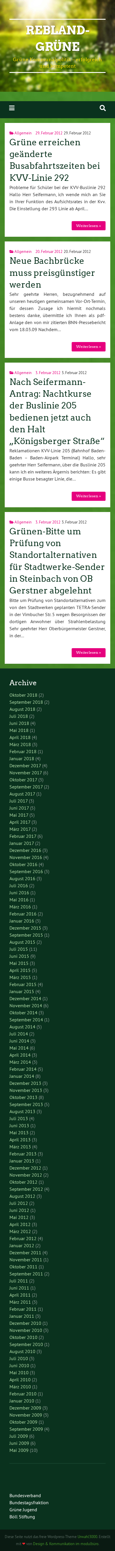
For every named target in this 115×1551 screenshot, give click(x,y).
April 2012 (20, 1224)
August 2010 (22, 1351)
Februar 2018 (23, 751)
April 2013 (20, 1140)
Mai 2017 (18, 815)
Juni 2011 (19, 1288)
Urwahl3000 (87, 1536)
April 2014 (20, 1055)
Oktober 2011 (23, 1267)
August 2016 (22, 878)
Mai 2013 (19, 1132)
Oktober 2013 (23, 1097)
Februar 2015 (23, 984)
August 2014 (22, 1027)
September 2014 (26, 1020)
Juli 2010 (18, 1358)
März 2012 (20, 1231)
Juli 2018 (18, 716)
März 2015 (20, 977)
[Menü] (11, 108)
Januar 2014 (21, 1076)
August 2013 (22, 1111)
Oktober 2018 (23, 695)
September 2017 (26, 787)
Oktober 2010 (23, 1337)
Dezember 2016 (25, 850)
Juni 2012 (19, 1210)
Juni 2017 (19, 808)
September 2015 (26, 935)
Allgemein (23, 133)
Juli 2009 (18, 1436)
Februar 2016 (23, 914)
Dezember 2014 (25, 998)
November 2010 (25, 1330)
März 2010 (20, 1387)
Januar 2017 (21, 843)
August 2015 (22, 942)
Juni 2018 (19, 723)
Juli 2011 (18, 1281)
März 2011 (20, 1302)
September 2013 (26, 1104)
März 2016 (20, 907)
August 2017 (22, 794)
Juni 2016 (19, 892)
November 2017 (25, 773)
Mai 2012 (19, 1217)
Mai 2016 (19, 900)
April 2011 (20, 1295)
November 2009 (25, 1415)
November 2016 (25, 857)
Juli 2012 (18, 1203)
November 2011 (25, 1260)
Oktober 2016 (23, 864)
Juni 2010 (19, 1365)
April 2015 (20, 970)
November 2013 (25, 1090)
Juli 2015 (18, 949)
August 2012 (22, 1196)
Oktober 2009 (23, 1422)
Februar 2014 (23, 1069)
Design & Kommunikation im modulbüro (65, 1543)
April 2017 (19, 822)
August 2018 (22, 709)
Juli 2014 (18, 1034)
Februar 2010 (23, 1394)
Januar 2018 (21, 758)
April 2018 (20, 737)
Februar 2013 (23, 1154)
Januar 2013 (21, 1161)
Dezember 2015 (25, 928)
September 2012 (26, 1189)
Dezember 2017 (25, 765)
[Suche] (103, 108)
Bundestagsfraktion (29, 1502)
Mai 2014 (19, 1048)
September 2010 (26, 1344)
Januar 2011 (21, 1316)
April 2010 (20, 1379)
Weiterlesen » (88, 226)
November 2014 (25, 1005)
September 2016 (26, 871)
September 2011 (26, 1274)
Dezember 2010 (25, 1323)
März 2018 (20, 744)
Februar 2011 (23, 1309)
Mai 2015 (19, 963)
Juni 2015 (19, 956)
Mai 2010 (19, 1372)
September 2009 (26, 1429)
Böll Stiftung (22, 1517)
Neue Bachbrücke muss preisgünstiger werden (52, 273)
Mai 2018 (19, 730)
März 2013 (20, 1147)
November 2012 (25, 1175)
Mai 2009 (19, 1450)
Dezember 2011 (25, 1252)
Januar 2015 (21, 991)
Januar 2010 (21, 1401)
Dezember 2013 (25, 1083)
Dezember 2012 (25, 1168)
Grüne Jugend (23, 1509)
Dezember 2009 (25, 1408)
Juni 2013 (19, 1125)
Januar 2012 (21, 1245)
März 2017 (20, 829)
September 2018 (26, 702)
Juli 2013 (18, 1118)
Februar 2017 (22, 836)
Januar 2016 (21, 921)
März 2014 (20, 1062)
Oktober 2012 (23, 1182)
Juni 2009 (19, 1443)
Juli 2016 (18, 885)
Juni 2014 (19, 1041)
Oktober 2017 (23, 780)
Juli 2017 (18, 801)
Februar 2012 (23, 1238)
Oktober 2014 (23, 1012)
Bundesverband (25, 1495)
